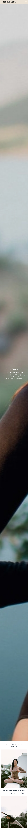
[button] (26, 1)
